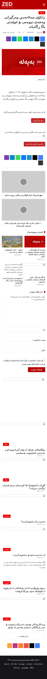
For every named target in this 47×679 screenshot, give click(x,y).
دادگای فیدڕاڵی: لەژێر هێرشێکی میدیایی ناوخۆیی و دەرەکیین (35, 279)
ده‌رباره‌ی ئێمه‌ (38, 664)
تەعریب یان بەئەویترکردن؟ (33, 521)
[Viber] (8, 38)
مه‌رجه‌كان (16, 668)
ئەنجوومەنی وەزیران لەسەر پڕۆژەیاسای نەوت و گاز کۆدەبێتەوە (13, 280)
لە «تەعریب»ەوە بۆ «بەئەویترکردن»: (29, 555)
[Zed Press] (8, 5)
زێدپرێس (39, 32)
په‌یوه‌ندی (29, 664)
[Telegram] (14, 38)
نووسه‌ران (21, 664)
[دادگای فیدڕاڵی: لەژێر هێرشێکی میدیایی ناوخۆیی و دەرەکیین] (34, 269)
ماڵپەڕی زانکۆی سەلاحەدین (34, 144)
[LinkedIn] (31, 38)
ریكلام (32, 668)
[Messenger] (25, 38)
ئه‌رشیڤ (6, 664)
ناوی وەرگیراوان (38, 120)
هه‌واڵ (42, 13)
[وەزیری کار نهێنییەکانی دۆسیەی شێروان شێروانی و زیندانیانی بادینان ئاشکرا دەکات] (34, 241)
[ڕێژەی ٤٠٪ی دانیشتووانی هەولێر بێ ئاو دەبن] (12, 241)
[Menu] (44, 5)
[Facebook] (42, 38)
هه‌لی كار (14, 664)
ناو (43, 330)
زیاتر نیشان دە (23, 636)
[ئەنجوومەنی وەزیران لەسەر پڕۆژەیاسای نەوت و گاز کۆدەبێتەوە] (12, 269)
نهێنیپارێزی (24, 668)
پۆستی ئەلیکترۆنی (38, 340)
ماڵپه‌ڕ (43, 350)
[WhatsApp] (19, 38)
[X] (36, 38)
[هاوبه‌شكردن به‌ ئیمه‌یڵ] (42, 44)
